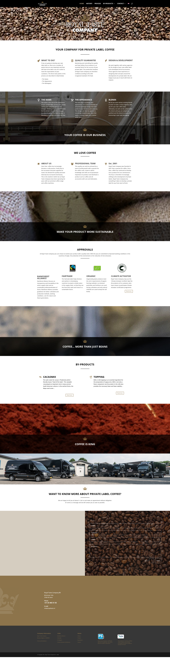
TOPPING (99, 376)
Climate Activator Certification (63, 642)
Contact (79, 642)
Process (79, 638)
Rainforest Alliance (61, 636)
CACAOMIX (49, 376)
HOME (82, 4)
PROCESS (98, 4)
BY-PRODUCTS (108, 4)
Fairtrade (59, 638)
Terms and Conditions (41, 641)
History (79, 636)
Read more (129, 291)
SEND (158, 561)
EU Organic (59, 640)
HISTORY (89, 4)
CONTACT (120, 4)
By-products (80, 640)
